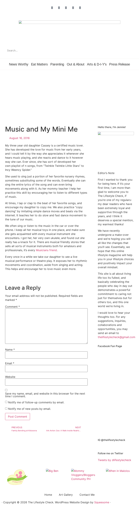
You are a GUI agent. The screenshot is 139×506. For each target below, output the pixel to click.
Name (10, 349)
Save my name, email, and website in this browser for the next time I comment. (45, 395)
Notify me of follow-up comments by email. (36, 402)
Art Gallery (66, 494)
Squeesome (101, 502)
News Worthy (18, 64)
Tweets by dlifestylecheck (114, 460)
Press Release (119, 64)
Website (10, 376)
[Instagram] (59, 7)
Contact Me (87, 494)
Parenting (57, 64)
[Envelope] (87, 7)
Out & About (75, 64)
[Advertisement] (69, 95)
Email (9, 363)
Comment (12, 306)
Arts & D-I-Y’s (96, 64)
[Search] (131, 50)
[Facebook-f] (52, 7)
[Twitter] (66, 7)
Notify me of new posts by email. (29, 408)
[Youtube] (80, 7)
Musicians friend (46, 250)
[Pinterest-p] (73, 7)
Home (48, 494)
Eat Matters (39, 64)
